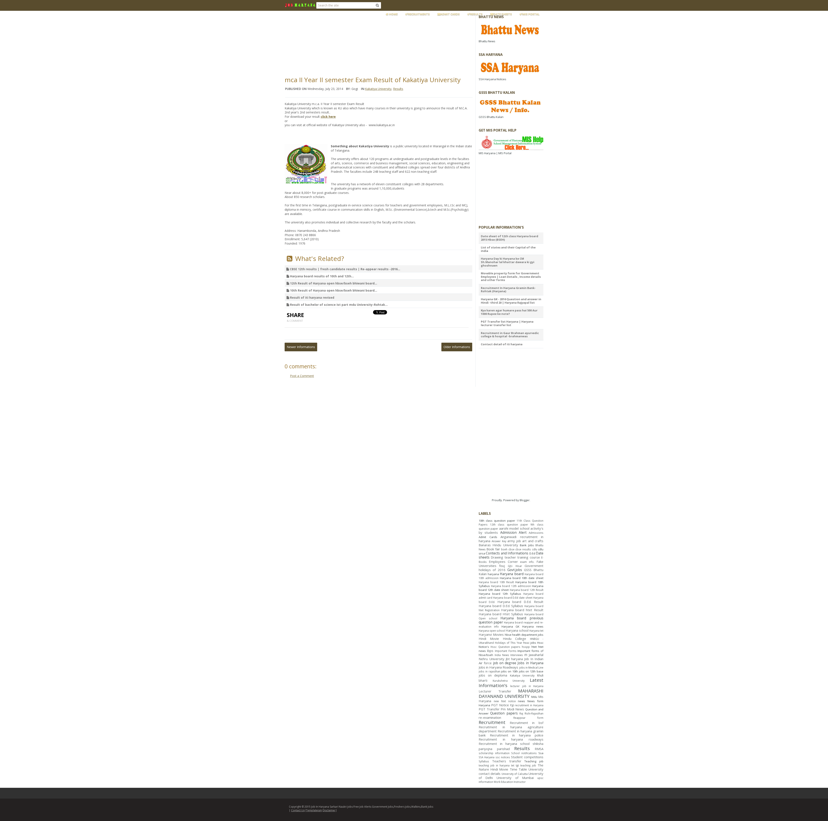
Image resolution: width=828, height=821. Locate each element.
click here (328, 117)
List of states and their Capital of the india (508, 249)
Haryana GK (510, 626)
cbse (511, 549)
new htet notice (505, 701)
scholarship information (494, 753)
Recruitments (419, 14)
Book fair (493, 549)
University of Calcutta (515, 773)
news (521, 701)
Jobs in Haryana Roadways (498, 667)
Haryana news (532, 626)
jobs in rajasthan (489, 671)
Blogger (525, 500)
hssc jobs (529, 643)
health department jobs (527, 635)
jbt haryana (514, 659)
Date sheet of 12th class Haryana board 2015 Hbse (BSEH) (509, 238)
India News (502, 655)
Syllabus (484, 761)
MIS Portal (530, 14)
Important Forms (505, 651)
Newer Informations (301, 347)
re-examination (490, 717)
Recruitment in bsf (526, 723)
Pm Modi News (512, 709)
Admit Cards (450, 14)
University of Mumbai (514, 777)
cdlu (534, 549)
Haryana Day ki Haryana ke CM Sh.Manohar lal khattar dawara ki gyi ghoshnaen (507, 262)
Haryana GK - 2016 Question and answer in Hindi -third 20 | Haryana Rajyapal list (511, 301)
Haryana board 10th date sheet (521, 578)
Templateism (314, 810)
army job (514, 541)
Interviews (516, 655)
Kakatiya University (378, 89)
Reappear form (528, 717)
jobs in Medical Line (531, 667)
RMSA (539, 749)
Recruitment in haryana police (517, 735)
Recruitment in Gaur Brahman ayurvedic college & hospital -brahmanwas (510, 334)
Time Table (518, 769)
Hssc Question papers (505, 646)
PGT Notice (500, 705)
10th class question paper (497, 521)
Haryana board (511, 573)
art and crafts (532, 541)
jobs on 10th (509, 671)
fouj (502, 566)
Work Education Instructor (510, 781)
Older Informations (457, 347)
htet (534, 647)
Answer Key (499, 541)
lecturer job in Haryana (526, 686)
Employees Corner (503, 561)
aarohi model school (514, 528)
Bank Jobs (527, 545)
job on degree (504, 663)
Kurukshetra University (509, 680)
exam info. (527, 562)
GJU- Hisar (515, 566)
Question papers (504, 713)
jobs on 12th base (531, 671)
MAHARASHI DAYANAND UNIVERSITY (511, 693)
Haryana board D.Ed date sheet (512, 597)
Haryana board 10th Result (496, 582)
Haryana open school (492, 630)
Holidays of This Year (508, 642)
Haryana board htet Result (522, 610)
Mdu (534, 697)
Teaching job (533, 761)
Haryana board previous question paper (511, 620)
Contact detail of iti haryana (501, 344)
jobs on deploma (493, 675)
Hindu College (514, 638)
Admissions (536, 532)
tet (512, 765)
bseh (504, 549)
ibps (490, 650)
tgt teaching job (526, 765)
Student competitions (527, 757)
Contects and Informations (507, 553)
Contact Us (297, 810)
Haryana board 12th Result (526, 590)
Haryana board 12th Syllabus (500, 594)
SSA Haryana (486, 757)
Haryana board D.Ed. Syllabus (501, 606)
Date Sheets (502, 14)
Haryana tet (536, 630)
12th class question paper (509, 524)
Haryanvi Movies (491, 634)
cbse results (523, 549)
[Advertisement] (389, 42)
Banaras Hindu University (498, 545)
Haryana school (517, 630)
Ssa (540, 753)
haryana (493, 574)
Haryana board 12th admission (511, 586)
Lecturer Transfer (495, 691)
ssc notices (503, 757)
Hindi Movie (489, 638)
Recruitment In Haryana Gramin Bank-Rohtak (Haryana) (508, 289)
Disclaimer (329, 810)
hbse (508, 635)
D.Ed (532, 553)
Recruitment (492, 722)
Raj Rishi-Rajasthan (531, 713)
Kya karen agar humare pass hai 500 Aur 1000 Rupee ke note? (509, 312)
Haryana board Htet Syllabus (501, 614)
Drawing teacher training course (515, 557)
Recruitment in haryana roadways (511, 739)
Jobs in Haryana (530, 663)
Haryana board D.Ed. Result (520, 602)
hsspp (526, 646)
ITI (525, 655)
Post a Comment (302, 376)
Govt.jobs (514, 569)
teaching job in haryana (494, 765)
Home (393, 14)
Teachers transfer (506, 761)
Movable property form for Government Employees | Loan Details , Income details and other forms (511, 276)
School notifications (524, 753)
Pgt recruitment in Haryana (527, 705)
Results (476, 14)
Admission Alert (513, 532)
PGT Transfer (489, 709)
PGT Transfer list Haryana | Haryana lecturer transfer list (507, 323)
